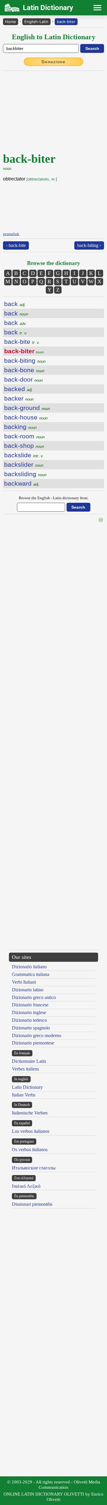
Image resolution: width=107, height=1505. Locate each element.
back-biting (24, 360)
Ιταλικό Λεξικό (26, 1186)
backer (19, 398)
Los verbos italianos (30, 1131)
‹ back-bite (16, 245)
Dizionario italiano (29, 966)
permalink (11, 234)
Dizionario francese (30, 1004)
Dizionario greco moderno (36, 1035)
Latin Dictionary (27, 1087)
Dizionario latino (27, 989)
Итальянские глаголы (34, 1167)
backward (22, 483)
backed (18, 388)
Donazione (53, 61)
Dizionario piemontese (33, 1042)
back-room (24, 436)
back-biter (66, 21)
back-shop (24, 445)
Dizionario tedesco (29, 1020)
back (15, 303)
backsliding (25, 474)
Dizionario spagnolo (31, 1027)
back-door (23, 379)
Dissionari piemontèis (32, 1204)
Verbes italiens (25, 1068)
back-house (26, 417)
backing (20, 426)
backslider (23, 464)
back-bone (24, 370)
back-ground (27, 407)
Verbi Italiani (24, 982)
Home (10, 21)
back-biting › (89, 245)
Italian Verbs (23, 1094)
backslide (24, 455)
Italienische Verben (30, 1112)
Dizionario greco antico (34, 997)
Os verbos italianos (30, 1149)
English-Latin (36, 21)
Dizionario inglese (29, 1012)
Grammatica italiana (30, 974)
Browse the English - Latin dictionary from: (54, 498)
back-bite (22, 341)
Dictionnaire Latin (29, 1061)
